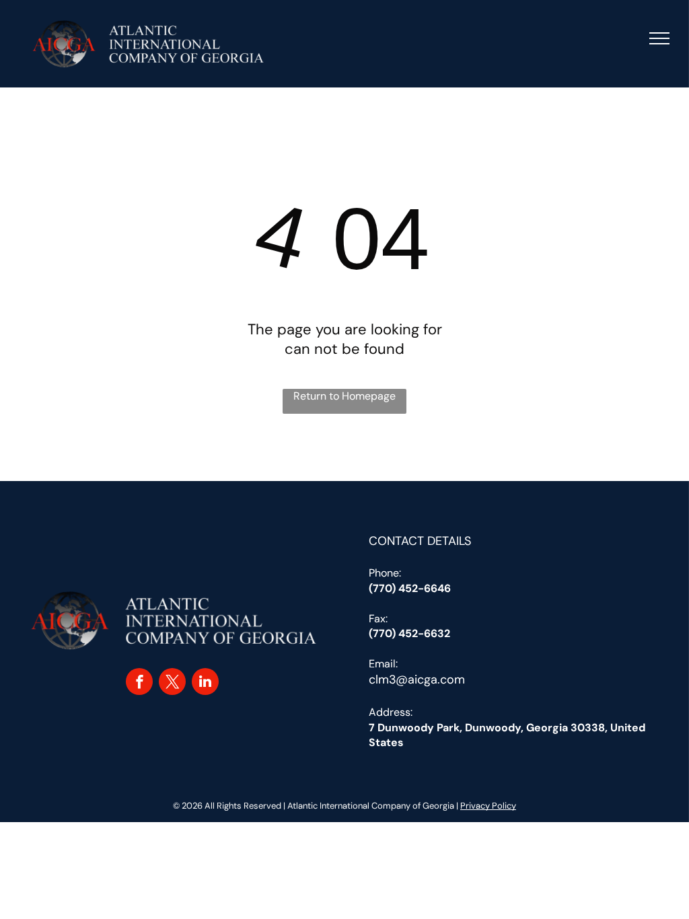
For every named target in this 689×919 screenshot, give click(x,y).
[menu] (659, 38)
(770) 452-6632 (409, 633)
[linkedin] (205, 683)
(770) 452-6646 (410, 588)
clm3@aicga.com (417, 679)
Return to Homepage (344, 396)
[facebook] (139, 683)
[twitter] (172, 683)
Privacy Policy (488, 805)
